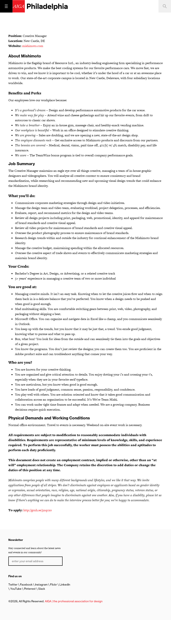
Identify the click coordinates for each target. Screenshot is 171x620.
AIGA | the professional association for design (73, 601)
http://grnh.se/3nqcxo (37, 510)
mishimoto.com (32, 46)
